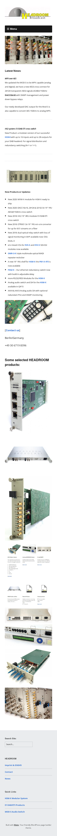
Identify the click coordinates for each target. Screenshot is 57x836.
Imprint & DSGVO (13, 765)
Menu (13, 29)
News (7, 778)
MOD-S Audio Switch (15, 811)
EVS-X (27, 245)
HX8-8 (7, 137)
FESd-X (11, 269)
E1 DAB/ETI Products (15, 805)
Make (16, 825)
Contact (9, 772)
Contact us (12, 330)
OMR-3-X (12, 253)
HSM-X (32, 261)
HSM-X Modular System (16, 798)
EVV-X (37, 245)
